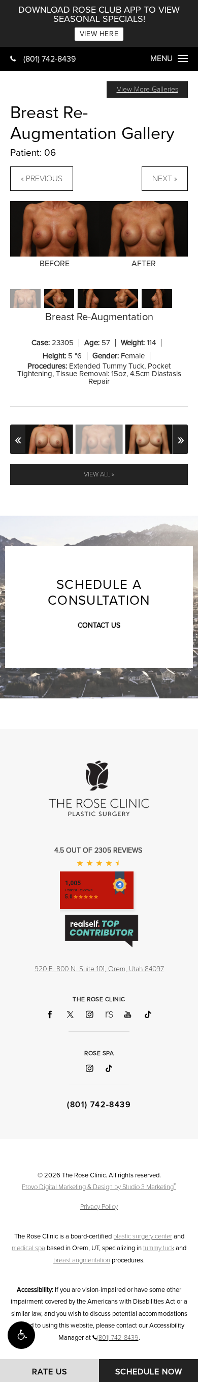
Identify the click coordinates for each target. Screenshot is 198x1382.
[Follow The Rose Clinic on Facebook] (50, 1014)
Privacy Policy (99, 1207)
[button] (21, 1335)
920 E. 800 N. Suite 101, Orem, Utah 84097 (99, 969)
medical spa (28, 1248)
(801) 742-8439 (49, 59)
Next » (164, 179)
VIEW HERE (99, 34)
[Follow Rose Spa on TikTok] (109, 1068)
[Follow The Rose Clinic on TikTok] (147, 1014)
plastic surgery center (142, 1236)
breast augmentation (81, 1260)
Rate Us (49, 1372)
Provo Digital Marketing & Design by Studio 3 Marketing (99, 1186)
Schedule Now (148, 1372)
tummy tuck (158, 1248)
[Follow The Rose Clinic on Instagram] (89, 1014)
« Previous (41, 179)
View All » (99, 474)
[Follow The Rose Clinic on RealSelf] (109, 1014)
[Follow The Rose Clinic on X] (69, 1014)
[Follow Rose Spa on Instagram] (89, 1068)
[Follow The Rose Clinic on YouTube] (128, 1014)
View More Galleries (147, 89)
